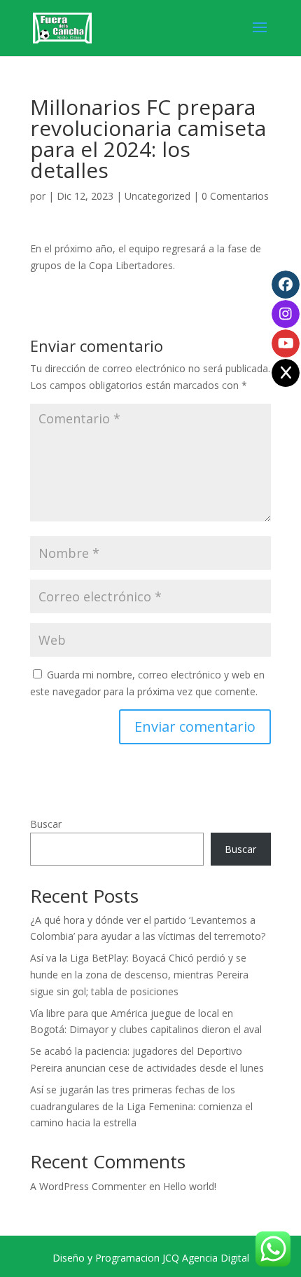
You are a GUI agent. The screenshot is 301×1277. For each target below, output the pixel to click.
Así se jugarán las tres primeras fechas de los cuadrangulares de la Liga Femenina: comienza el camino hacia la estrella (141, 1106)
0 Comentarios (235, 196)
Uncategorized (157, 196)
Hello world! (189, 1186)
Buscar (46, 824)
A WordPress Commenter (88, 1186)
